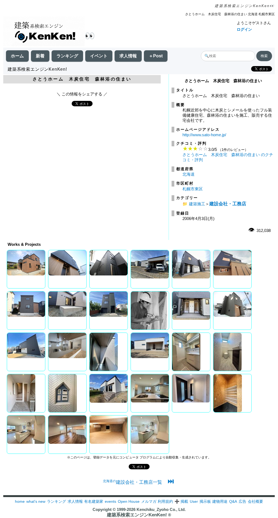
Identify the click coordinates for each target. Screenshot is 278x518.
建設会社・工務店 (227, 203)
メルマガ (148, 501)
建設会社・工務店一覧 (132, 482)
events (110, 501)
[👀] (44, 32)
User (194, 501)
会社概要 (255, 501)
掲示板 (205, 501)
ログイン (244, 29)
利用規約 (165, 501)
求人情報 (128, 56)
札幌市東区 (192, 189)
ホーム (17, 56)
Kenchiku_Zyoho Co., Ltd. (161, 509)
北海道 (188, 174)
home (20, 501)
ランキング (67, 56)
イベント (99, 56)
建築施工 (197, 203)
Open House (129, 501)
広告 (242, 501)
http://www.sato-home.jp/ (204, 134)
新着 (40, 56)
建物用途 (220, 501)
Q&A (233, 501)
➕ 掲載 (181, 501)
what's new (35, 501)
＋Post (156, 56)
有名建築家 (93, 501)
